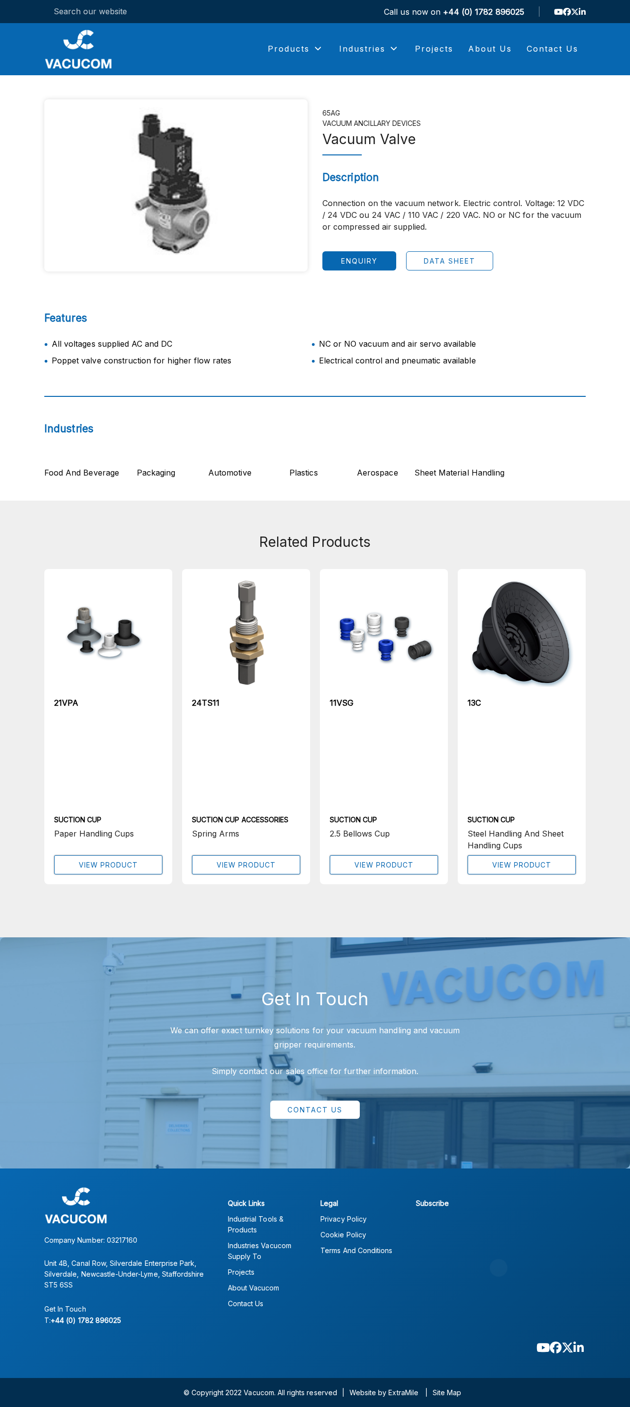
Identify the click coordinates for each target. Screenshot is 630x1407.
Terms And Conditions (356, 1250)
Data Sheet (449, 261)
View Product (108, 865)
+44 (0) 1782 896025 (483, 12)
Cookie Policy (343, 1234)
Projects (241, 1272)
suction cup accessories (240, 819)
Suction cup (78, 819)
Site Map (447, 1392)
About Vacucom (254, 1288)
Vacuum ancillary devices (371, 123)
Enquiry (359, 261)
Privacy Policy (343, 1219)
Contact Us (315, 1110)
